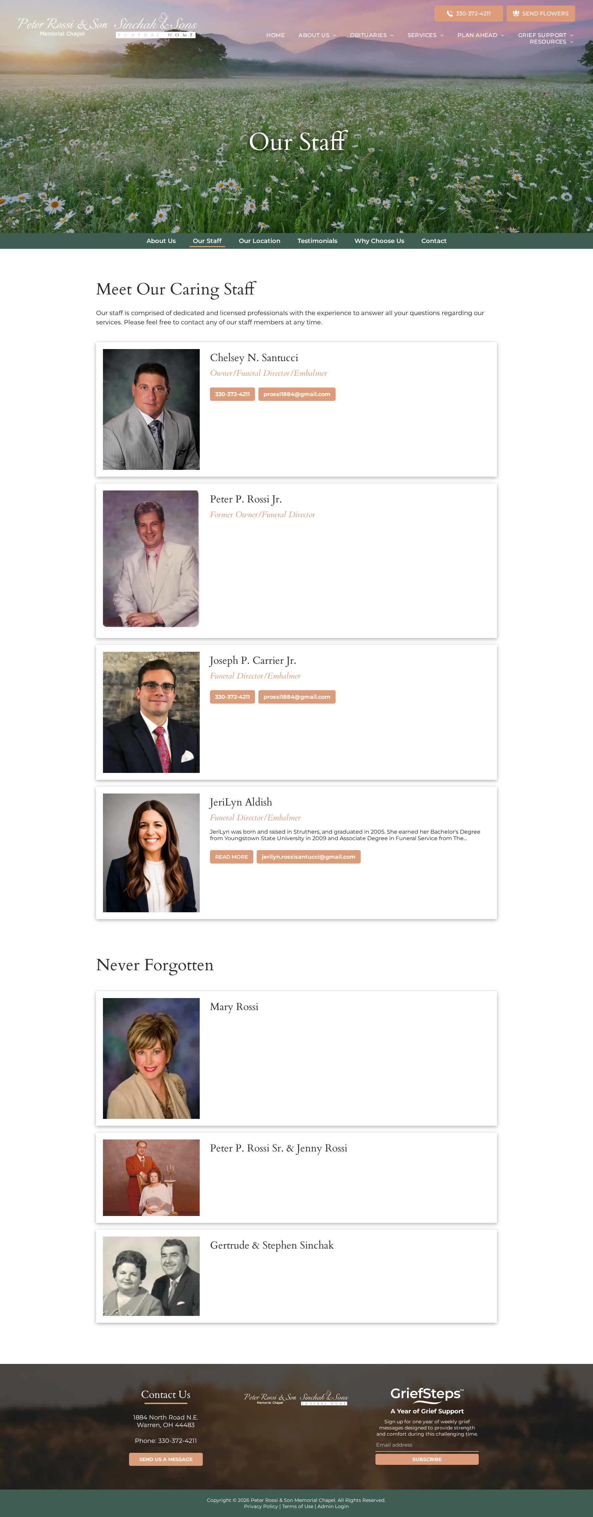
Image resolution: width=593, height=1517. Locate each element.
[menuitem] (275, 35)
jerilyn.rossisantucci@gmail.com (309, 857)
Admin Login (333, 1506)
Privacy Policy (261, 1506)
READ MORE (231, 857)
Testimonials (317, 241)
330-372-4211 (232, 394)
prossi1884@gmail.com (297, 394)
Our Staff (207, 241)
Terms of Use (297, 1506)
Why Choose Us (379, 241)
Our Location (259, 241)
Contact (434, 241)
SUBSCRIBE (427, 1459)
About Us (161, 241)
